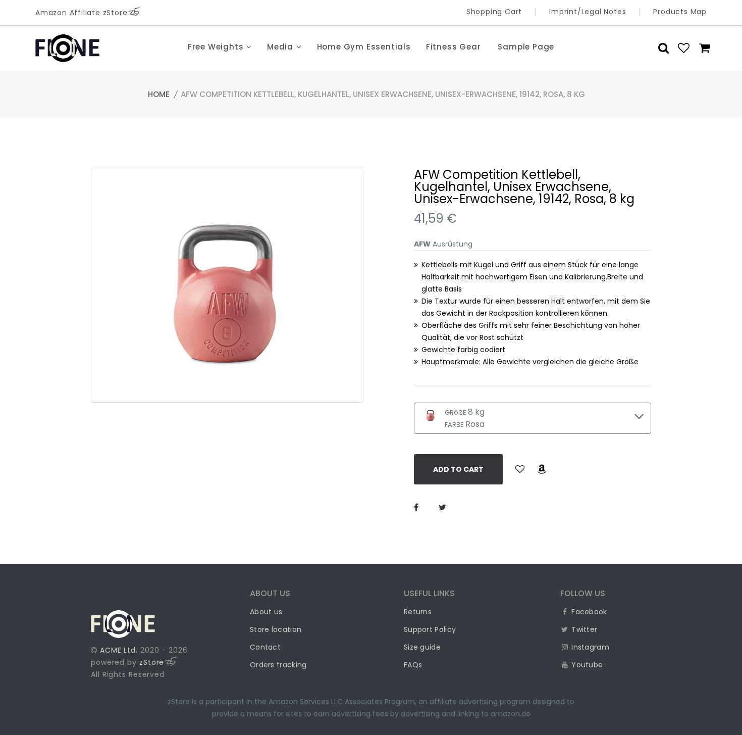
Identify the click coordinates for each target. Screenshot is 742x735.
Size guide (422, 647)
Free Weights (217, 46)
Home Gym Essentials (364, 46)
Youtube (586, 665)
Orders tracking (278, 665)
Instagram (589, 647)
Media (281, 46)
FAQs (413, 665)
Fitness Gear (453, 46)
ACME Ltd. (119, 650)
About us (266, 612)
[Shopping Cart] (702, 48)
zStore (151, 662)
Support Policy (430, 629)
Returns (418, 612)
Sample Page (526, 46)
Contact (265, 647)
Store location (275, 629)
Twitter (583, 629)
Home (159, 94)
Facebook (588, 612)
